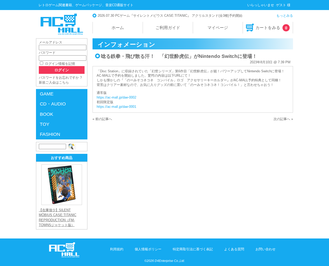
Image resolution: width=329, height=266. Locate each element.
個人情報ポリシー (148, 249)
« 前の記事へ (102, 119)
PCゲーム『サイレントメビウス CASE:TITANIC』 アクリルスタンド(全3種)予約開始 (178, 15)
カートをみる (271, 27)
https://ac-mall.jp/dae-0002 (116, 97)
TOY (44, 124)
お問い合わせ (265, 249)
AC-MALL (61, 24)
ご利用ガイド (168, 27)
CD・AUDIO (53, 104)
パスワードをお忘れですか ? (60, 77)
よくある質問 (234, 249)
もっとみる (284, 15)
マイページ (217, 27)
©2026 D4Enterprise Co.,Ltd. (164, 261)
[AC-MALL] (64, 256)
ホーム (118, 27)
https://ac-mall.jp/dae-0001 (116, 107)
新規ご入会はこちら (54, 82)
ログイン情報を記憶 (59, 64)
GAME (46, 93)
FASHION (50, 134)
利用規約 (116, 249)
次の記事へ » (283, 119)
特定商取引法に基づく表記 (193, 249)
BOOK (46, 114)
